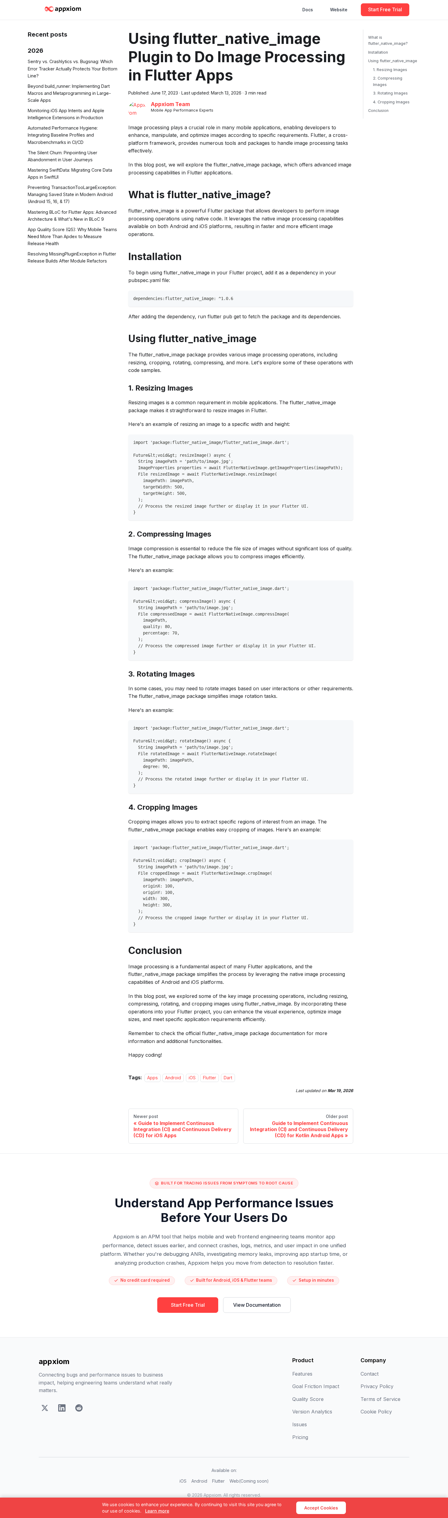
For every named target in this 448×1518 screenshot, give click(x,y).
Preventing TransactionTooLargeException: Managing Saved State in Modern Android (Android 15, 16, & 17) (72, 194)
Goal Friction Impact (315, 1386)
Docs (307, 9)
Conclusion (378, 110)
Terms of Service (380, 1399)
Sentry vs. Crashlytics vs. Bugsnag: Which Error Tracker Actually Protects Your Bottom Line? (72, 68)
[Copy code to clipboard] (346, 298)
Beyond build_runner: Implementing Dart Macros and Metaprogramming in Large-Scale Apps (69, 93)
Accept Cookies (321, 1507)
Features (302, 1374)
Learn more (157, 1510)
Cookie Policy (376, 1412)
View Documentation (257, 1305)
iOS (192, 1077)
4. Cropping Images (391, 102)
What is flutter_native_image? (388, 40)
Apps (152, 1077)
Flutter (209, 1077)
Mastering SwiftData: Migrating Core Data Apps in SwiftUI (70, 173)
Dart (228, 1077)
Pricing (300, 1437)
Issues (299, 1424)
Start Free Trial (385, 9)
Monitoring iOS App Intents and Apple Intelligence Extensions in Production (66, 114)
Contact (370, 1374)
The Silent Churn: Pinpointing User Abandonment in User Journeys (62, 156)
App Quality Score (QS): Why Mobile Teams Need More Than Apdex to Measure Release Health (72, 236)
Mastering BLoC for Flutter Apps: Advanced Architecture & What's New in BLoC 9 (72, 215)
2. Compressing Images (387, 81)
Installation (378, 52)
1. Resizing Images (390, 69)
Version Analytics (312, 1412)
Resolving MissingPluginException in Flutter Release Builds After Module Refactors (72, 258)
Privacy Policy (377, 1386)
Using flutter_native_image (392, 61)
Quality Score (308, 1399)
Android (173, 1077)
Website (338, 9)
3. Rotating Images (390, 93)
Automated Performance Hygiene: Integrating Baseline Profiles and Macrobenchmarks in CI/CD (63, 135)
